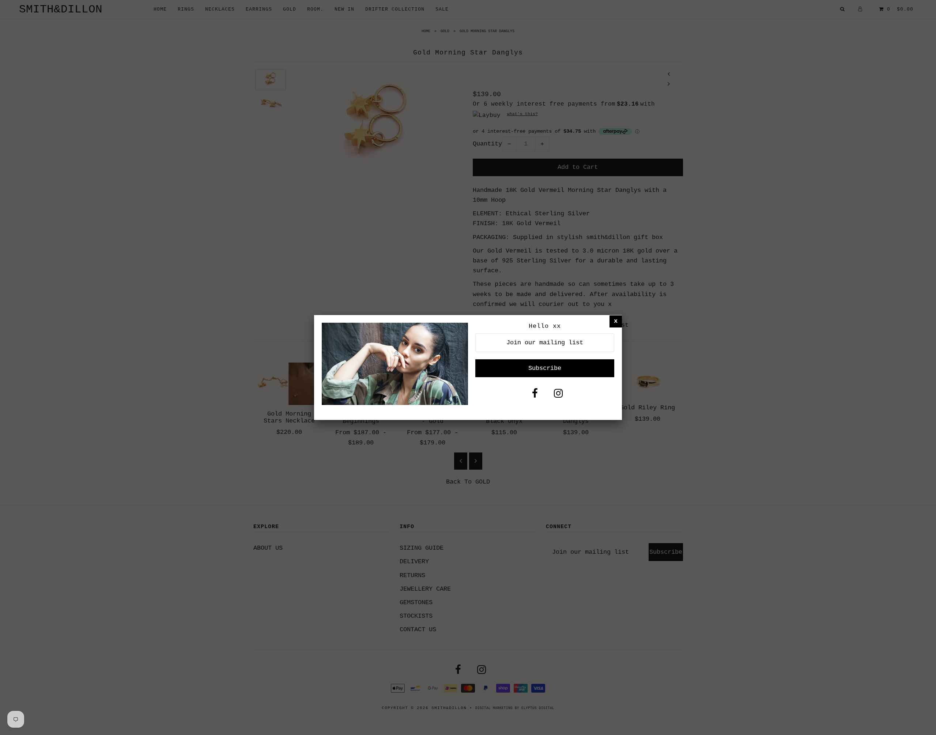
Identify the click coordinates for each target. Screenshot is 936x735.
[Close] (615, 321)
